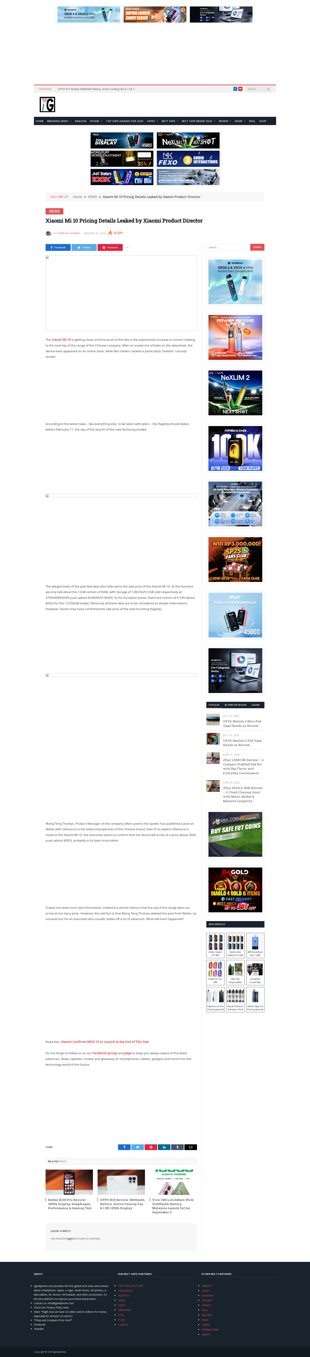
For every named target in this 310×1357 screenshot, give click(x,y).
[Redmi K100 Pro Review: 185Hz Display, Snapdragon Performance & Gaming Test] (69, 1182)
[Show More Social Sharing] (127, 247)
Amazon (80, 121)
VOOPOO (123, 1295)
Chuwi (205, 1290)
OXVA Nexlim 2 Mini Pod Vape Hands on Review (242, 723)
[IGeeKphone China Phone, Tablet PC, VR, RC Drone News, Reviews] (47, 105)
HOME (40, 121)
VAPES (151, 121)
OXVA (121, 1300)
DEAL (252, 121)
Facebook (39, 1324)
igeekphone (59, 1351)
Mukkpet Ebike (210, 1329)
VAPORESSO (125, 1290)
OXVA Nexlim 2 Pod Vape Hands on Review (242, 743)
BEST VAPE (168, 121)
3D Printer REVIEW (235, 704)
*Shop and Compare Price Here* (53, 1320)
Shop (262, 121)
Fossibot (207, 1300)
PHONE (94, 121)
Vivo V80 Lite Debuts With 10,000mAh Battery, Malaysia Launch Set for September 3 (173, 1206)
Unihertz (207, 1305)
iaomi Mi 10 (62, 340)
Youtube (39, 1328)
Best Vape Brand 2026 (197, 121)
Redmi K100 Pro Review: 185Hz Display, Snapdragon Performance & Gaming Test (70, 1204)
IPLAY (121, 1320)
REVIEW (223, 121)
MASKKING (124, 1310)
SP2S (121, 1315)
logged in (71, 1238)
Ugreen (206, 1334)
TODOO (123, 1324)
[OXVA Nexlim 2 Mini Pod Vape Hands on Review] (213, 719)
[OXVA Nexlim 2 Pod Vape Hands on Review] (213, 739)
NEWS (54, 211)
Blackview (207, 1295)
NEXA (121, 1305)
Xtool (205, 1320)
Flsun (205, 1310)
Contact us (40, 1303)
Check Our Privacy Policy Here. (51, 1307)
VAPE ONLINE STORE (130, 1285)
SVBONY (207, 1285)
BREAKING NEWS (57, 121)
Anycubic (207, 1315)
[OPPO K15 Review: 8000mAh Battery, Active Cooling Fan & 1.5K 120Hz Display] (121, 1182)
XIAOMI (256, 704)
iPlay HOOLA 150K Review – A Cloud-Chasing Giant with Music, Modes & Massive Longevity (243, 794)
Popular (214, 704)
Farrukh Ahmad (68, 233)
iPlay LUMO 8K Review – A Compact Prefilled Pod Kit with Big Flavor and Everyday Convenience (243, 766)
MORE (238, 121)
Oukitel (206, 1324)
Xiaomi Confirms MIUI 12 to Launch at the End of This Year (105, 1042)
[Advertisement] (155, 54)
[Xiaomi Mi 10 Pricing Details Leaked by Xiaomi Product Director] (121, 293)
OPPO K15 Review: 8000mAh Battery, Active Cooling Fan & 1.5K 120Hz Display (98, 89)
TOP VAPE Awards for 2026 (124, 121)
